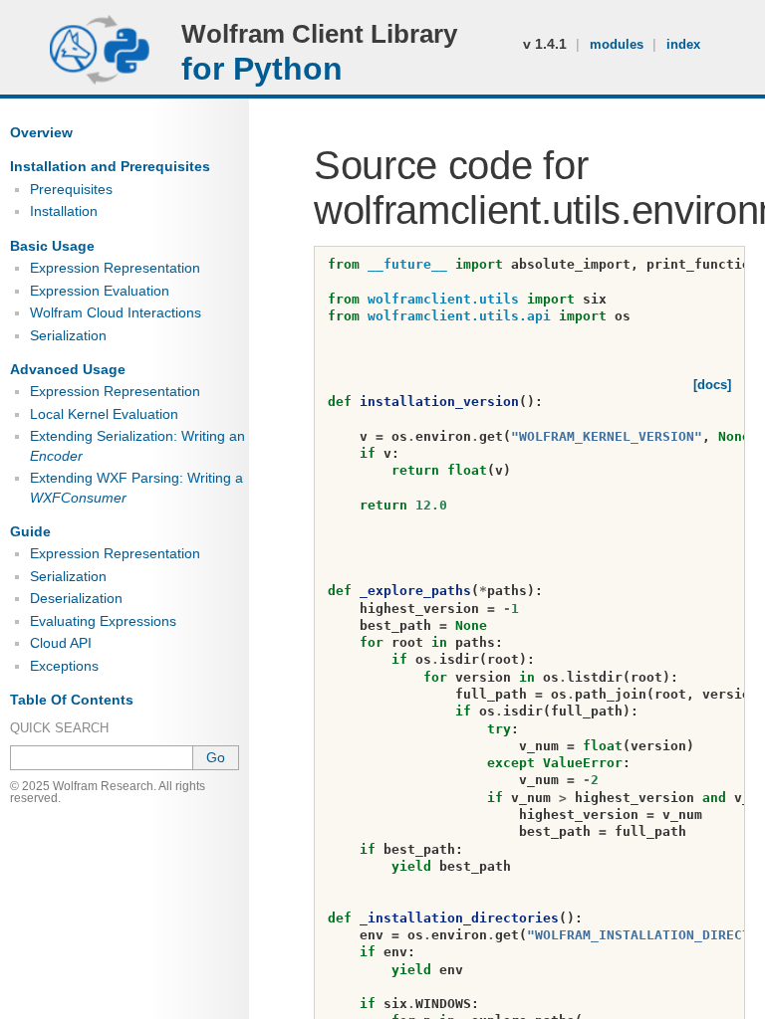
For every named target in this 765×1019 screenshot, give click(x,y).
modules (618, 44)
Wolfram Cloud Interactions (115, 312)
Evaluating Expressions (103, 621)
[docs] (712, 384)
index (683, 44)
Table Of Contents (71, 700)
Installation (64, 211)
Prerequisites (71, 189)
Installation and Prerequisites (110, 166)
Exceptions (64, 666)
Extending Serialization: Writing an (137, 445)
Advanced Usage (68, 369)
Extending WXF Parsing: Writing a (136, 487)
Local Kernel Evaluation (104, 414)
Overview (41, 132)
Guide (30, 531)
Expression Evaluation (99, 291)
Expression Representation (115, 268)
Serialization (68, 335)
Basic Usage (52, 246)
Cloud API (61, 643)
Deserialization (76, 598)
